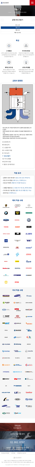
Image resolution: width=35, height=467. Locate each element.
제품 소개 (17, 27)
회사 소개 (17, 25)
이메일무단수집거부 (21, 453)
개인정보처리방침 (5, 453)
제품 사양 (17, 30)
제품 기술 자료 (17, 32)
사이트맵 (13, 453)
